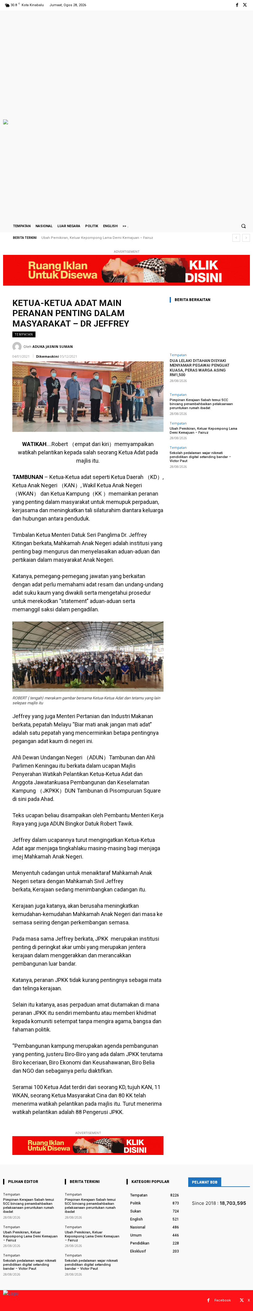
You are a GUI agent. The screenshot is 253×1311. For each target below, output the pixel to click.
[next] (246, 238)
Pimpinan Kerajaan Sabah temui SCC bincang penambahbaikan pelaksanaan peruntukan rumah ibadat (201, 404)
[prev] (236, 238)
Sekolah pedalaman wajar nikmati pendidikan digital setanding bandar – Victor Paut (112, 238)
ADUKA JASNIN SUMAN (52, 346)
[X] (245, 5)
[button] (243, 225)
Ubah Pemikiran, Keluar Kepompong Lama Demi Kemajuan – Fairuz (203, 431)
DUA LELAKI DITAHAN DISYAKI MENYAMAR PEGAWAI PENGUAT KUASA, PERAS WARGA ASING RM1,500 (200, 367)
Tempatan (24, 334)
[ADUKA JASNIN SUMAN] (17, 346)
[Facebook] (237, 5)
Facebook (222, 1300)
